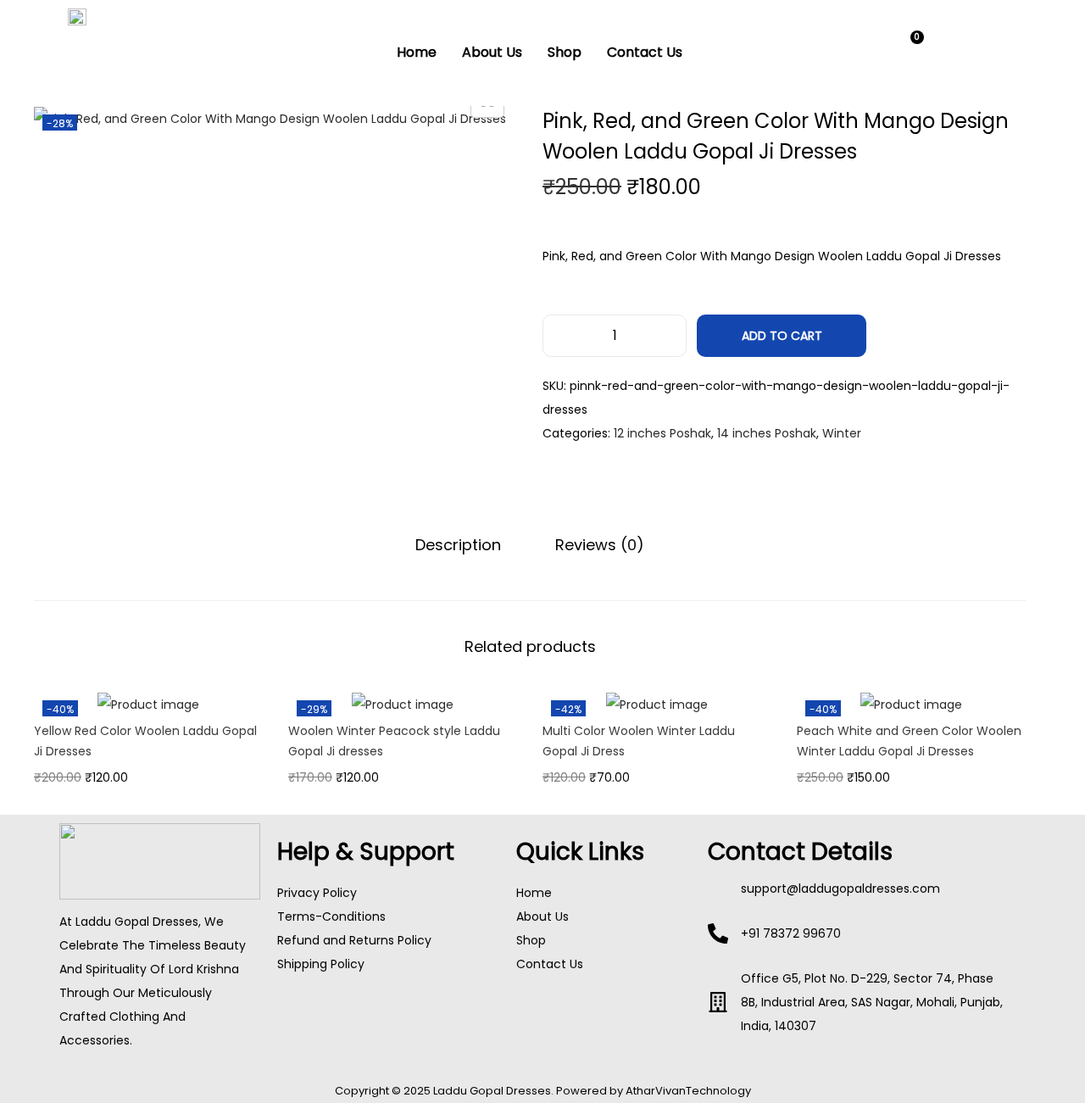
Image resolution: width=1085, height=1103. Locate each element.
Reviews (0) (599, 544)
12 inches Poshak (662, 433)
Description (458, 544)
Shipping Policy (320, 963)
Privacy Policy (317, 892)
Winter (841, 433)
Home (417, 52)
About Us (492, 52)
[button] (861, 49)
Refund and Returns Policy (354, 940)
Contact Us (644, 52)
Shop (564, 52)
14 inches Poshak (766, 433)
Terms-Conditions (331, 916)
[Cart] (909, 47)
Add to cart (782, 335)
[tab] (458, 545)
